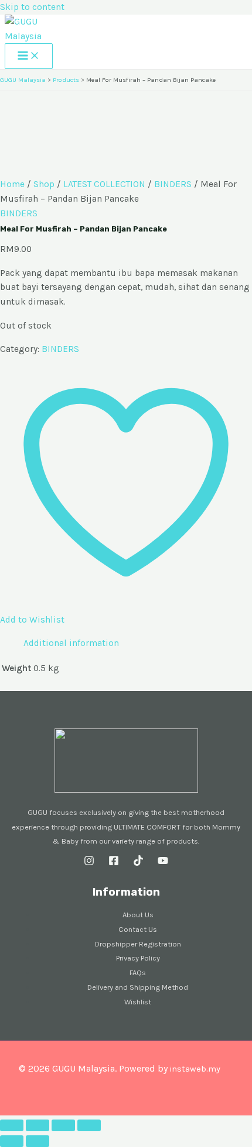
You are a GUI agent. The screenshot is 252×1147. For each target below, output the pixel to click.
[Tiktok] (138, 863)
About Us (138, 914)
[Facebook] (113, 863)
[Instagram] (89, 863)
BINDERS (173, 184)
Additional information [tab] (71, 643)
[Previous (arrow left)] (11, 1141)
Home (12, 184)
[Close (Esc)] (89, 1125)
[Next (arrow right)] (37, 1141)
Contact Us (137, 929)
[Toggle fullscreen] (37, 1125)
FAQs (138, 972)
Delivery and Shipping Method (137, 987)
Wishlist (137, 1001)
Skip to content (32, 7)
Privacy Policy (138, 957)
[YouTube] (163, 863)
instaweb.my (194, 1069)
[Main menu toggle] (29, 56)
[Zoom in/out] (11, 1125)
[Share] (63, 1125)
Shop (44, 184)
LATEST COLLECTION (104, 184)
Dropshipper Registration (138, 943)
